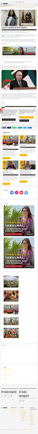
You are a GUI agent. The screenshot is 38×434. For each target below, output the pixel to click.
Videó (5, 380)
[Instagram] (16, 192)
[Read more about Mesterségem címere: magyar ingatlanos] (27, 139)
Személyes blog (5, 149)
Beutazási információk (8, 368)
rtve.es (2, 102)
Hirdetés (12, 409)
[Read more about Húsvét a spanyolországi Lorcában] (10, 140)
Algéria (6, 106)
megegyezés (25, 106)
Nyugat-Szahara (31, 106)
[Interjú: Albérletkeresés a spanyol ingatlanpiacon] (11, 281)
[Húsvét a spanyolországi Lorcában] (11, 309)
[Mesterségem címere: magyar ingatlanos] (11, 321)
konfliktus (17, 106)
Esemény (5, 373)
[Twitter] (26, 193)
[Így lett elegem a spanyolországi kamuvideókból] (11, 333)
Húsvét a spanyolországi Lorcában (33, 422)
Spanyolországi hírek (14, 7)
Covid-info (22, 414)
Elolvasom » (6, 183)
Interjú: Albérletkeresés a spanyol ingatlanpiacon (12, 288)
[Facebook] (12, 192)
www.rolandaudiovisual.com (27, 429)
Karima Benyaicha (11, 106)
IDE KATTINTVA (12, 123)
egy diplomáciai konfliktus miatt (30, 31)
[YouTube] (21, 192)
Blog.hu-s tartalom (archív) (8, 370)
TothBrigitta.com (7, 7)
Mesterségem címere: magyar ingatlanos (11, 325)
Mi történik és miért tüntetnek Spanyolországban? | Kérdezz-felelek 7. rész (9, 172)
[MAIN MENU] (36, 5)
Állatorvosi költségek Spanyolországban (11, 302)
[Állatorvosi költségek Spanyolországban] (11, 296)
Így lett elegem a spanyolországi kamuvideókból (12, 338)
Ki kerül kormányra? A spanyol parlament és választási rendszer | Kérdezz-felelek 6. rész (26, 172)
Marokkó (20, 106)
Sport (5, 376)
